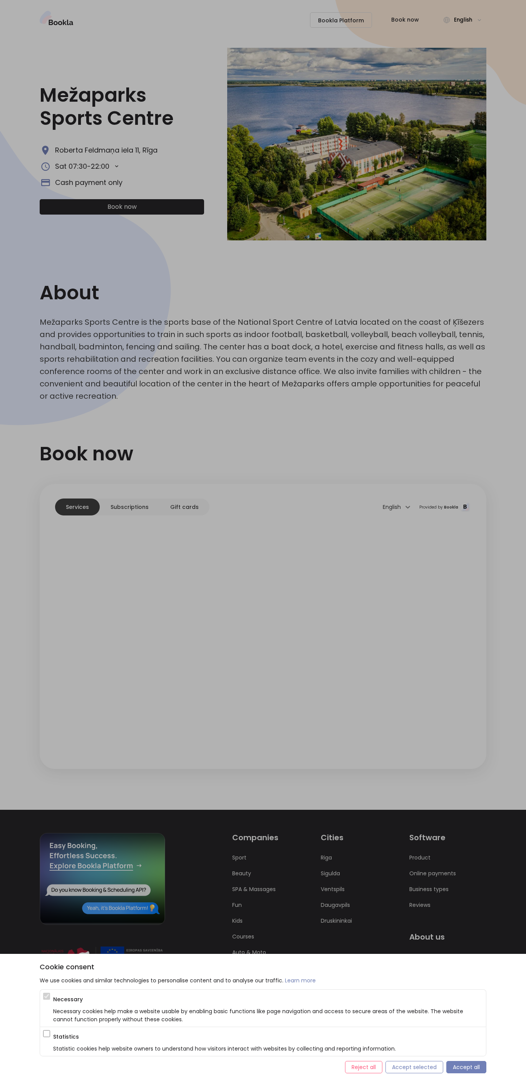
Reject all (364, 1067)
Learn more (300, 980)
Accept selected (414, 1067)
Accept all (466, 1067)
